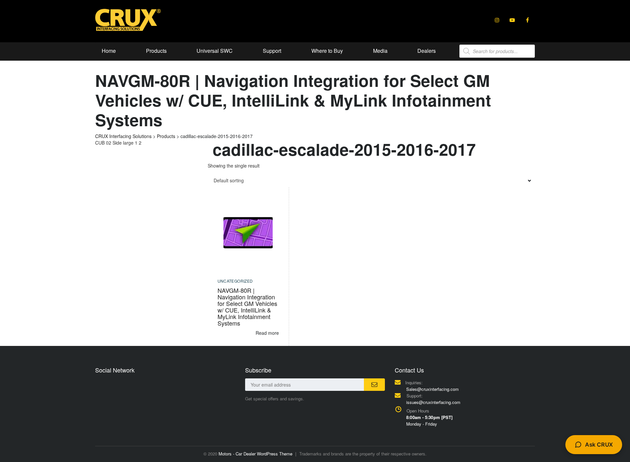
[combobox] (371, 180)
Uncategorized (235, 281)
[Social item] (497, 20)
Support (272, 50)
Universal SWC (215, 50)
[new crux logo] (128, 19)
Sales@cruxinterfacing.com (432, 389)
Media (380, 50)
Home (109, 50)
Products (156, 50)
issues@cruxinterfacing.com (433, 402)
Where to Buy (327, 50)
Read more (267, 333)
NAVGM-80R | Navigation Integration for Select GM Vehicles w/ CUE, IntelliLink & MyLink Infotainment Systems (247, 306)
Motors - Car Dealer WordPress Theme (255, 454)
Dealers (426, 50)
